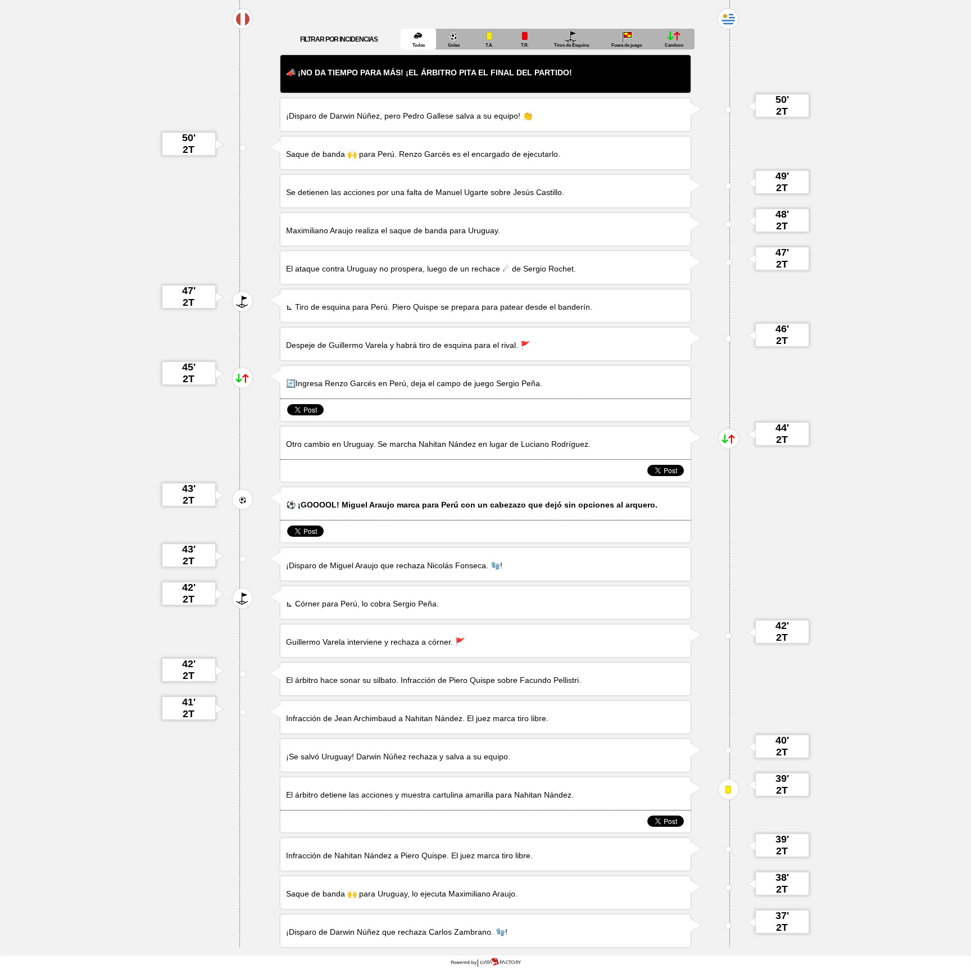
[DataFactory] (486, 962)
